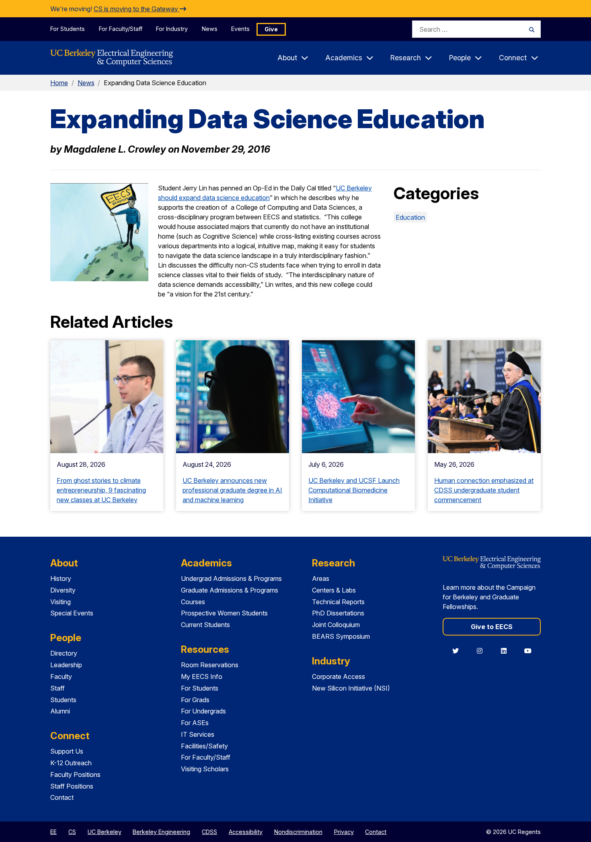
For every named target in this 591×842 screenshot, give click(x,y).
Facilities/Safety (204, 746)
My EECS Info (201, 676)
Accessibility (246, 831)
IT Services (197, 734)
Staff (57, 688)
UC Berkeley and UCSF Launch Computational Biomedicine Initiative (354, 490)
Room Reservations (209, 665)
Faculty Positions (75, 774)
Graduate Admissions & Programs (229, 590)
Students (63, 700)
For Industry (172, 28)
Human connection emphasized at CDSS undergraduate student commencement (484, 490)
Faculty (61, 676)
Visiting (60, 602)
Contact (62, 797)
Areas (320, 578)
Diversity (63, 590)
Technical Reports (338, 602)
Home (59, 83)
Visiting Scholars (205, 769)
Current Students (205, 625)
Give (271, 29)
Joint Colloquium (336, 625)
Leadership (66, 665)
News (210, 28)
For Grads (195, 700)
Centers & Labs (334, 590)
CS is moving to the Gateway (137, 9)
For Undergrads (203, 711)
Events (240, 28)
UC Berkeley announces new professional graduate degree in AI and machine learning (232, 490)
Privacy (344, 831)
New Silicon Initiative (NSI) (351, 688)
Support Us (66, 751)
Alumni (60, 711)
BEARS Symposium (341, 636)
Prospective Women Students (224, 613)
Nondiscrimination (298, 831)
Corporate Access (338, 676)
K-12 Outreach (71, 763)
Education (410, 217)
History (60, 578)
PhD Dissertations (338, 613)
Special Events (71, 613)
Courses (193, 602)
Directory (63, 653)
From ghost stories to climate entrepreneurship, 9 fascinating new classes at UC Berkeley (101, 490)
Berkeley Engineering (161, 831)
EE (53, 831)
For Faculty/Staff (120, 28)
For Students (67, 28)
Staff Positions (71, 786)
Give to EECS (492, 627)
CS (72, 831)
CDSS (209, 831)
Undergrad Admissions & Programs (231, 578)
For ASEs (195, 723)
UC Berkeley (104, 831)
